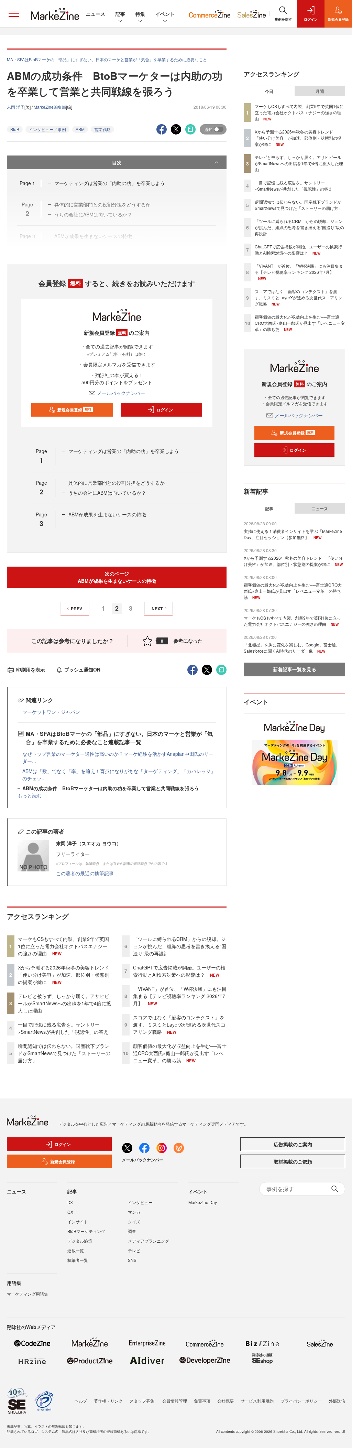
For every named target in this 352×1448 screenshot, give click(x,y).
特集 (140, 13)
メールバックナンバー (121, 392)
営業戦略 (102, 129)
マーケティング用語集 (27, 1294)
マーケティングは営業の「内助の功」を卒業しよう (109, 183)
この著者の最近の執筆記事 (85, 873)
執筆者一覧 (77, 1260)
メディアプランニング (148, 1241)
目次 (117, 162)
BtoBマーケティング (86, 1231)
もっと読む (30, 795)
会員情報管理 (174, 1401)
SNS (132, 1260)
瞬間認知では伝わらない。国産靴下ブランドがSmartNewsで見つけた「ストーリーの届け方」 (64, 1053)
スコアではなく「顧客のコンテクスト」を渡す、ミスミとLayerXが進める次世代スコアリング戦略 (179, 1024)
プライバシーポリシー (301, 1401)
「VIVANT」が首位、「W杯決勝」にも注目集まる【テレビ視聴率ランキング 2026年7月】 (180, 996)
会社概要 (225, 1401)
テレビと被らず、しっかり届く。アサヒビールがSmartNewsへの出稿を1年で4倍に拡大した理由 (64, 1003)
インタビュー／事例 (47, 129)
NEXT (157, 608)
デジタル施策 (79, 1241)
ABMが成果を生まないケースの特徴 (107, 514)
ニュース (95, 13)
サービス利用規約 (257, 1401)
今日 (269, 91)
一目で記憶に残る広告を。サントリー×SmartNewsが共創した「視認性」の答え (63, 1028)
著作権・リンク (108, 1401)
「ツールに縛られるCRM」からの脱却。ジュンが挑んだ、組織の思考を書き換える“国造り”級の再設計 (179, 946)
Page (27, 183)
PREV (76, 608)
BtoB (14, 129)
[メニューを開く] (14, 14)
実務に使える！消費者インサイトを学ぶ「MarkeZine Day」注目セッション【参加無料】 (293, 534)
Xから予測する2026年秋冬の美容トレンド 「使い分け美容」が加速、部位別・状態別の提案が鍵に (66, 974)
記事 (120, 13)
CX (70, 1212)
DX (70, 1202)
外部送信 (337, 1401)
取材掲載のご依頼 (293, 1161)
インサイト (77, 1221)
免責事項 (202, 1401)
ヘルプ (81, 1401)
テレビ (134, 1250)
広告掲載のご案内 (293, 1144)
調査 (132, 1231)
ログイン (164, 410)
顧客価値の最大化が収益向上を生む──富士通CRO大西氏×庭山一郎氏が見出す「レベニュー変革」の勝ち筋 (180, 1053)
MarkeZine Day (202, 1202)
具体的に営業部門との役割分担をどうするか (116, 482)
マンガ (134, 1212)
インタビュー (140, 1202)
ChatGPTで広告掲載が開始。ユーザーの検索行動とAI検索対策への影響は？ (179, 971)
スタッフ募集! (142, 1401)
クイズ (134, 1221)
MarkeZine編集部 (50, 107)
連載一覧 (75, 1250)
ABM (80, 129)
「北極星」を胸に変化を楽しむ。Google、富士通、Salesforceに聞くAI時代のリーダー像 (292, 648)
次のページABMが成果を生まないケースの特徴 (117, 577)
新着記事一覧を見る (294, 669)
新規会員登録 (74, 410)
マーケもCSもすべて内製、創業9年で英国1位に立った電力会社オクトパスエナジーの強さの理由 (63, 946)
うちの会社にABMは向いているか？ (107, 492)
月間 (320, 91)
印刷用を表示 (30, 669)
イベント (165, 13)
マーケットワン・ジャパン (51, 711)
